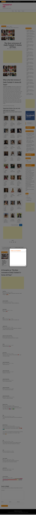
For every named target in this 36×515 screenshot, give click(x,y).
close (25, 265)
